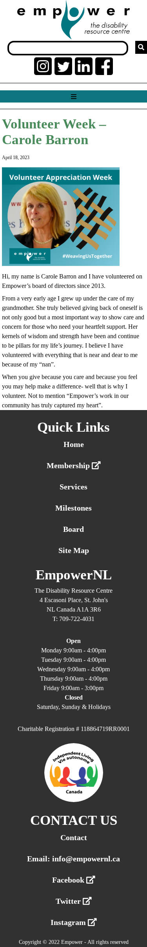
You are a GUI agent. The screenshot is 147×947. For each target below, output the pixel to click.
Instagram (69, 922)
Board (73, 529)
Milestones (73, 508)
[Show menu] (73, 96)
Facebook (69, 880)
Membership (69, 465)
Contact (73, 837)
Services (73, 486)
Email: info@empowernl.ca (73, 858)
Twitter (69, 901)
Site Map (73, 550)
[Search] (141, 47)
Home (74, 444)
